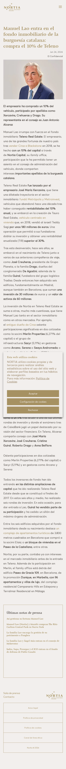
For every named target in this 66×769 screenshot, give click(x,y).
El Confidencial (55, 56)
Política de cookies (33, 728)
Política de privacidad (33, 718)
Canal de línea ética (33, 738)
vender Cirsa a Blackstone (25, 146)
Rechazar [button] (33, 409)
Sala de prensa (11, 693)
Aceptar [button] (33, 393)
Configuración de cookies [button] (33, 401)
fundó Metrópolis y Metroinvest (39, 199)
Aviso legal (33, 708)
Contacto (8, 696)
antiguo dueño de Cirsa (21, 324)
